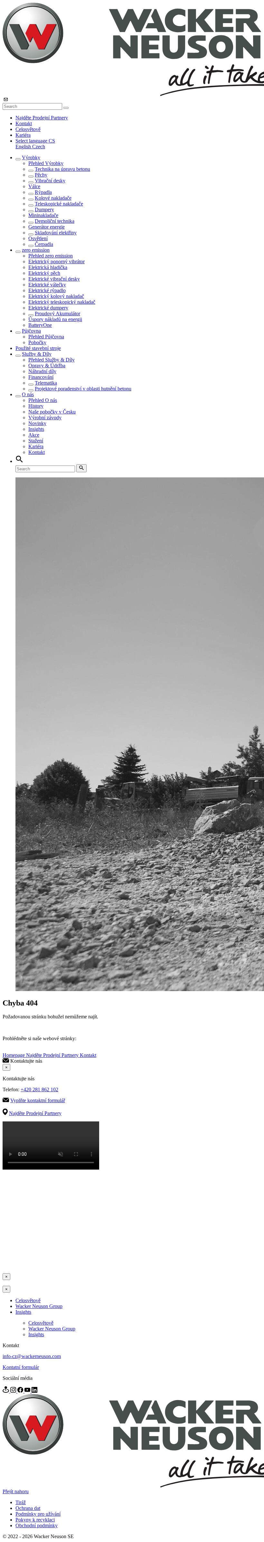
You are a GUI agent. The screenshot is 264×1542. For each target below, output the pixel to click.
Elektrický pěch (44, 273)
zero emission (36, 250)
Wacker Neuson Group (38, 1306)
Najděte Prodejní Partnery (41, 117)
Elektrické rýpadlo (47, 290)
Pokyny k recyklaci (35, 1519)
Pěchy (41, 175)
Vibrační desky (50, 180)
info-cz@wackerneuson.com (32, 1356)
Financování (40, 377)
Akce (33, 435)
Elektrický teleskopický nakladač (61, 302)
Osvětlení (38, 238)
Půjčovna (31, 331)
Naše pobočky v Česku (52, 411)
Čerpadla (44, 244)
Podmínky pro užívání (38, 1514)
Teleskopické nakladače (59, 203)
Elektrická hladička (47, 267)
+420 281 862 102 (39, 1089)
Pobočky (37, 342)
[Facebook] (20, 1391)
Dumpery (44, 209)
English (23, 146)
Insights (36, 429)
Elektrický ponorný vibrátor (56, 261)
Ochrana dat (27, 1508)
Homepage (14, 1055)
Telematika (46, 383)
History (35, 406)
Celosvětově (28, 129)
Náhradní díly (42, 371)
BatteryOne (40, 325)
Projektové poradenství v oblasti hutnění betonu (83, 388)
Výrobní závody (44, 417)
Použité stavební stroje (38, 348)
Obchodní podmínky (36, 1525)
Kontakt (23, 123)
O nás (28, 394)
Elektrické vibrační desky (54, 279)
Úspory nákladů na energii (55, 319)
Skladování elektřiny (56, 232)
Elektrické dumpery (48, 307)
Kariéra (23, 135)
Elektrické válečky (47, 284)
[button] (35, 141)
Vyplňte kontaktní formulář (37, 1100)
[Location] (6, 1391)
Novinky (37, 423)
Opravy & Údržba (46, 365)
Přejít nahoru (16, 1491)
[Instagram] (13, 1391)
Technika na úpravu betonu (62, 169)
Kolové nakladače (53, 198)
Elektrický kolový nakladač (56, 296)
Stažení (35, 440)
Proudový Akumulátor (57, 313)
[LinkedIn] (34, 1391)
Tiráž (20, 1502)
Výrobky (31, 157)
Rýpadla (43, 192)
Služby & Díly (37, 354)
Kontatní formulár (21, 1367)
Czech (38, 146)
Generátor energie (46, 227)
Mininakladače (43, 215)
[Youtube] (28, 1391)
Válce (34, 186)
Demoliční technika (54, 221)
